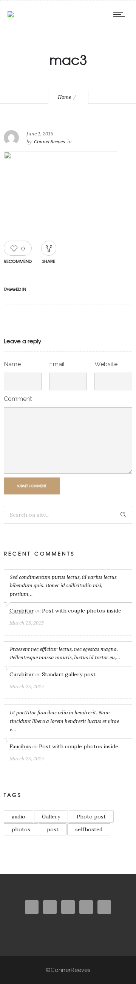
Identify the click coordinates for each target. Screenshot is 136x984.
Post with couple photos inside (81, 610)
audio (18, 816)
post (53, 829)
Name (12, 364)
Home (64, 97)
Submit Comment (31, 486)
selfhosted (88, 829)
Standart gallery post (69, 674)
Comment (18, 398)
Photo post (91, 816)
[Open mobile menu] (120, 14)
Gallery (51, 816)
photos (21, 829)
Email (57, 364)
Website (105, 364)
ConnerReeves (49, 141)
